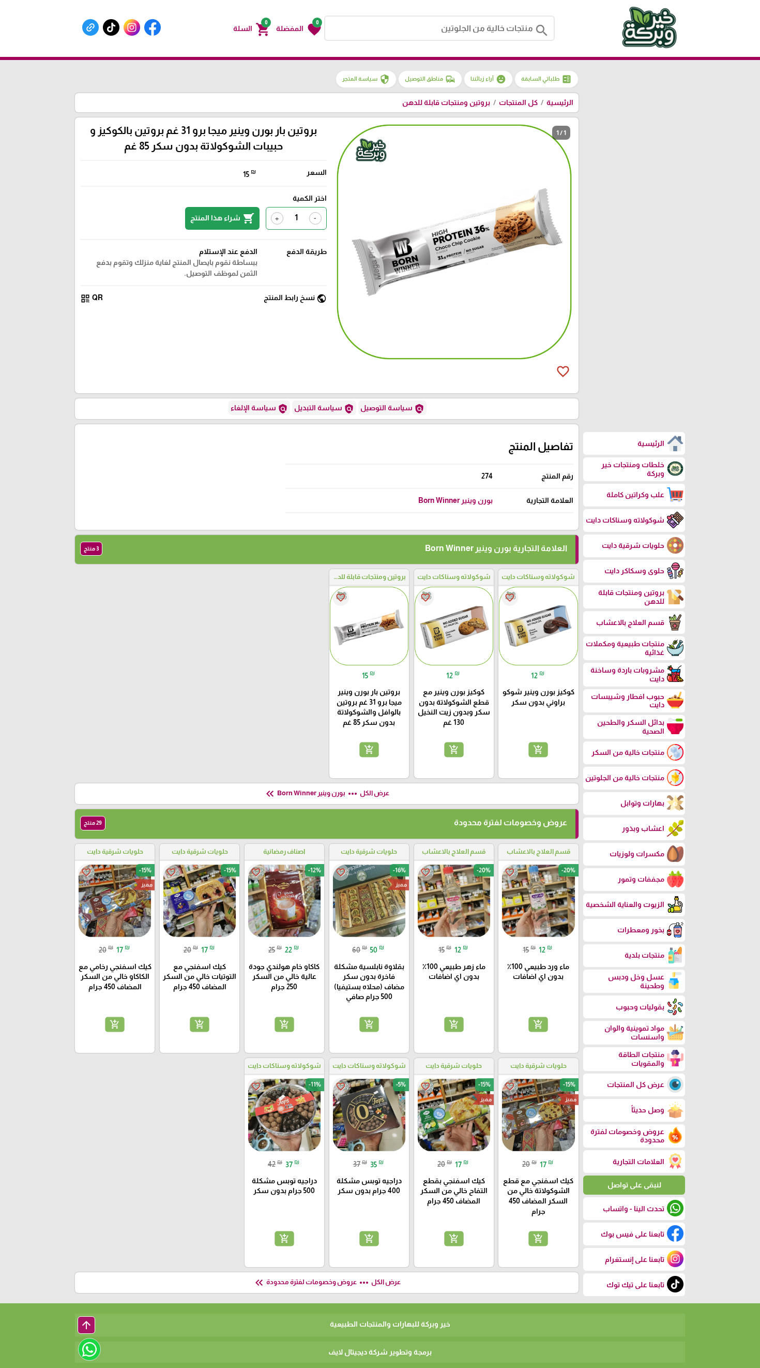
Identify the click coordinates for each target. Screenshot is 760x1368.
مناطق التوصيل (430, 79)
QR (91, 298)
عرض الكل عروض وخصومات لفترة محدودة (327, 1282)
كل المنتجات (518, 102)
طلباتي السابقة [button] (546, 79)
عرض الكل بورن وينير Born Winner (326, 793)
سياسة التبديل (324, 409)
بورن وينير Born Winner (455, 500)
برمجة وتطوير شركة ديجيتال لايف (380, 1352)
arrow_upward (86, 1325)
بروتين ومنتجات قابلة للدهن (446, 102)
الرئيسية (559, 102)
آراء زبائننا (488, 79)
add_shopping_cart (538, 750)
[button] (298, 28)
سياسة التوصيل (392, 409)
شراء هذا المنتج (222, 218)
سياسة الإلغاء (259, 409)
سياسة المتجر (366, 79)
